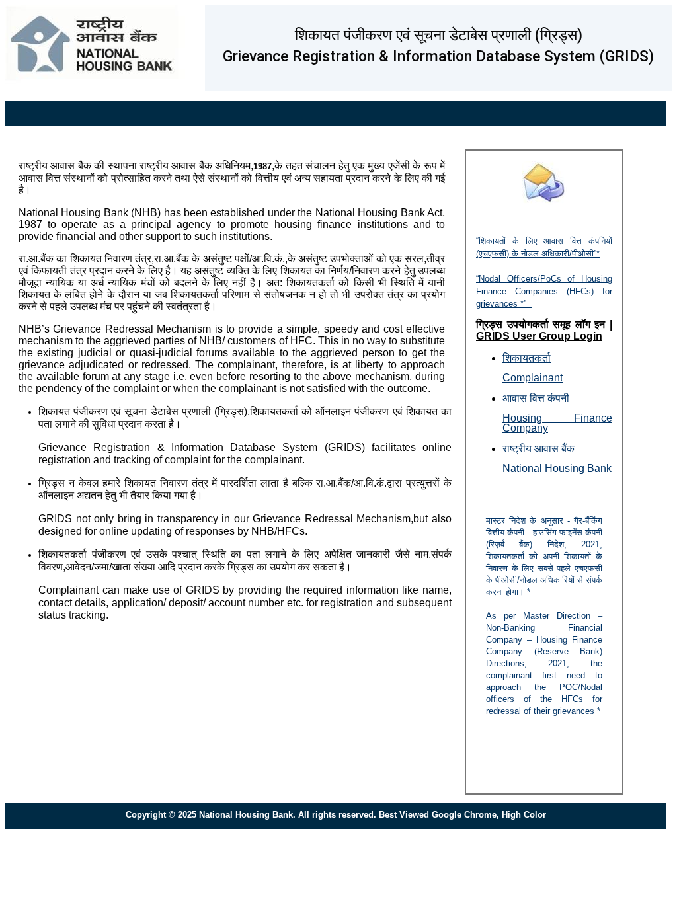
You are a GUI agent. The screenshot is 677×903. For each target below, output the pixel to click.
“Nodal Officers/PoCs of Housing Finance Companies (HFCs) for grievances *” (544, 291)
